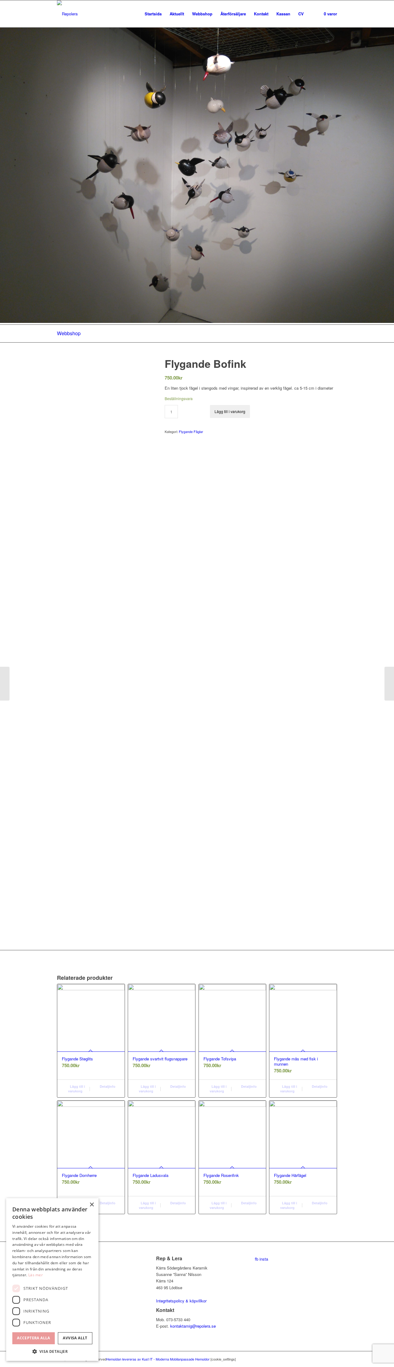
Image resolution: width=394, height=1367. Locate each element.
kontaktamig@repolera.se (193, 1326)
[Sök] (314, 13)
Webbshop (69, 333)
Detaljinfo (107, 1086)
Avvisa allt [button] (75, 1338)
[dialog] (52, 1279)
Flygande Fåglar (191, 431)
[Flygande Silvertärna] (389, 684)
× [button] (91, 1204)
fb (256, 1259)
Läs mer (35, 1275)
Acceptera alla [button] (33, 1338)
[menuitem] (153, 13)
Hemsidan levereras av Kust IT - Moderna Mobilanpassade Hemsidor (158, 1359)
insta (263, 1259)
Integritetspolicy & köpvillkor (181, 1301)
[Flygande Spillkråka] (5, 684)
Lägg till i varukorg (230, 411)
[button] (52, 1351)
